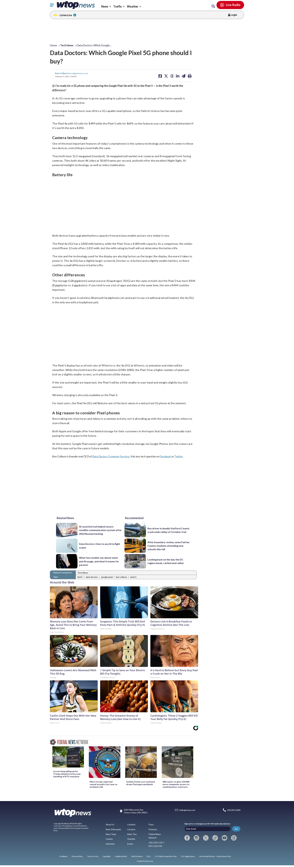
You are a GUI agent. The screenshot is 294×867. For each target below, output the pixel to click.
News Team (111, 834)
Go (236, 828)
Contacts (131, 829)
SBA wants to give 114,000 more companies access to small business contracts (176, 784)
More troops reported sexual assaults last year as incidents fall (103, 784)
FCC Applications (188, 856)
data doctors (92, 577)
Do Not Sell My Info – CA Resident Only (215, 856)
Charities (131, 839)
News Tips (132, 834)
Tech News (82, 572)
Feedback (63, 856)
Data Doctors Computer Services (111, 456)
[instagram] (196, 838)
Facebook (166, 456)
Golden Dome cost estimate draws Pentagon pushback (140, 783)
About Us (110, 824)
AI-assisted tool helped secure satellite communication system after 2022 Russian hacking (100, 530)
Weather (132, 6)
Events (130, 844)
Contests (131, 824)
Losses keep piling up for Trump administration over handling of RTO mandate (67, 774)
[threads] (234, 838)
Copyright (107, 856)
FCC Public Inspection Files (166, 856)
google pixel (107, 577)
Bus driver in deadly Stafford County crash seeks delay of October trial (168, 530)
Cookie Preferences (145, 861)
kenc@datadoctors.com (78, 73)
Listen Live (66, 15)
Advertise (110, 844)
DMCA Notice (137, 856)
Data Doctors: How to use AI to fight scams (99, 545)
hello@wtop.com (187, 810)
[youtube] (224, 838)
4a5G (80, 577)
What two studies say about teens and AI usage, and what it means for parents (99, 561)
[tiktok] (215, 838)
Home (53, 45)
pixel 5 (133, 577)
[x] (206, 838)
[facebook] (187, 838)
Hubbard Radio (121, 856)
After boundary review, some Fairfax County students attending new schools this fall (168, 546)
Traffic (117, 6)
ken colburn (121, 577)
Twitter (178, 456)
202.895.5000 (233, 810)
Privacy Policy (77, 856)
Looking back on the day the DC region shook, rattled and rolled (165, 561)
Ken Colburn (61, 73)
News (104, 6)
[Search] (213, 6)
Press (151, 824)
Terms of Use (92, 856)
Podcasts (153, 829)
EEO (149, 856)
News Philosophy (113, 829)
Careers (109, 839)
